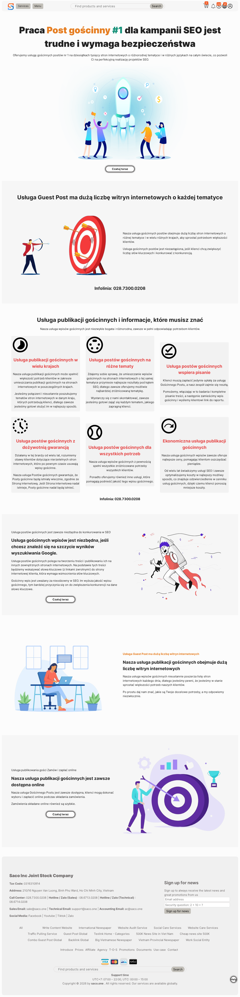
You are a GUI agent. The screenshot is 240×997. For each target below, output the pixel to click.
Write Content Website (57, 928)
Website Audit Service (132, 928)
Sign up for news (177, 911)
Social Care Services (167, 928)
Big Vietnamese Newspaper (113, 940)
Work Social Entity (198, 940)
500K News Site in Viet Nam (154, 934)
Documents (144, 949)
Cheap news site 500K (195, 934)
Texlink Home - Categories (112, 934)
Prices (79, 949)
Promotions (127, 949)
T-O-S (113, 949)
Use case (160, 949)
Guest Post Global (75, 934)
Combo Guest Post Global (45, 940)
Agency (102, 949)
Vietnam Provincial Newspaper (159, 940)
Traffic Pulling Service (42, 934)
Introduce (66, 949)
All (21, 928)
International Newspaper (95, 928)
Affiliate (90, 949)
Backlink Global (78, 940)
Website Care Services (203, 928)
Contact (173, 949)
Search (156, 6)
